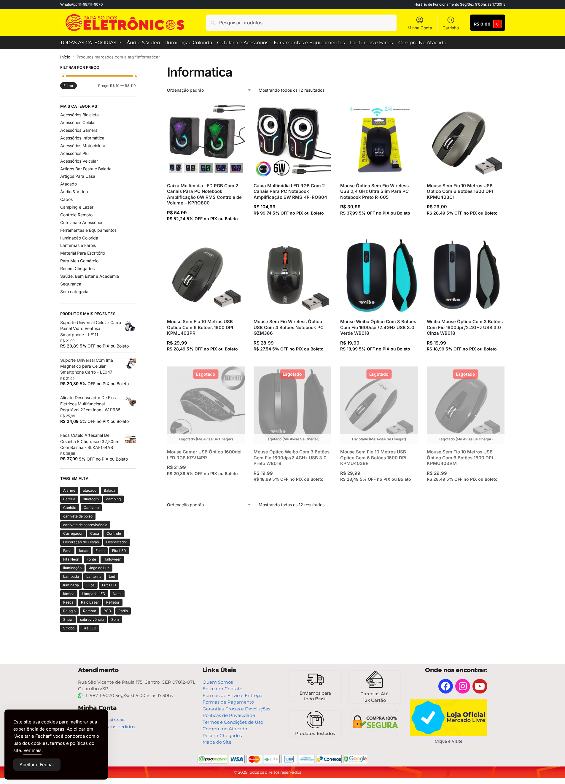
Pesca (68, 602)
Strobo (68, 628)
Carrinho (451, 27)
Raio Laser (90, 602)
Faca (67, 550)
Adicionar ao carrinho (205, 230)
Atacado (68, 183)
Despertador (116, 542)
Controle (113, 533)
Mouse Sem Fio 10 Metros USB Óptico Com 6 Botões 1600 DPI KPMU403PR (200, 327)
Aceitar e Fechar (37, 764)
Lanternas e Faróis (78, 245)
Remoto (89, 611)
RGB (107, 611)
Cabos (66, 199)
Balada (109, 490)
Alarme (69, 490)
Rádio (123, 611)
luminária (71, 585)
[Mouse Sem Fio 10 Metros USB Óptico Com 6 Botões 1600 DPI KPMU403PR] (206, 275)
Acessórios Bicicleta (79, 114)
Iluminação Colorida (79, 237)
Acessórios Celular (78, 122)
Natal (117, 593)
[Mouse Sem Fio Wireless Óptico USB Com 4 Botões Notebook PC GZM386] (292, 275)
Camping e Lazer (76, 207)
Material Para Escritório (82, 252)
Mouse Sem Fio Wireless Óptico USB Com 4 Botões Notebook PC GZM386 (289, 327)
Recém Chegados (77, 268)
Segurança (70, 283)
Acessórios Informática (82, 137)
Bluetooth (91, 499)
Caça (94, 533)
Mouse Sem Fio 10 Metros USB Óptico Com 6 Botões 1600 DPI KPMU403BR (373, 457)
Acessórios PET (75, 153)
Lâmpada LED (93, 593)
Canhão (69, 507)
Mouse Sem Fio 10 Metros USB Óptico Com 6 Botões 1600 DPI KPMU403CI (460, 191)
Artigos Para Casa (77, 176)
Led (112, 576)
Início (65, 57)
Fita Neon (71, 559)
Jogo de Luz (99, 568)
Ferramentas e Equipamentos (88, 230)
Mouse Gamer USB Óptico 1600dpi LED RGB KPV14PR (204, 455)
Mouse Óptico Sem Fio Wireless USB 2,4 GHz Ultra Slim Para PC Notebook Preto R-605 (374, 191)
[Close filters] (137, 68)
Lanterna (93, 576)
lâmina (68, 593)
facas (83, 550)
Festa (100, 550)
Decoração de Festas (81, 542)
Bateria (69, 499)
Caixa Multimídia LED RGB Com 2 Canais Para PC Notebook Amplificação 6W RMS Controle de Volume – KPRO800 (204, 194)
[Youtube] (479, 686)
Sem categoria (74, 291)
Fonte (91, 559)
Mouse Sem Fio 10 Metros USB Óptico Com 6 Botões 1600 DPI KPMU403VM (460, 457)
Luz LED (109, 585)
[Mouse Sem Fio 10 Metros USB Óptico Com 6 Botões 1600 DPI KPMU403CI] (465, 139)
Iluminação (72, 568)
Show (68, 619)
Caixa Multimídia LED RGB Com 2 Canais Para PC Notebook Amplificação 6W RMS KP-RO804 (290, 191)
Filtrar (68, 85)
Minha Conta (420, 27)
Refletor (113, 602)
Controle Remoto (76, 214)
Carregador (73, 533)
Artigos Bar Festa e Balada (86, 168)
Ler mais (205, 485)
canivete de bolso (78, 516)
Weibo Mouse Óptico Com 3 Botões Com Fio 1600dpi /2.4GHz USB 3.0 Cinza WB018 (465, 327)
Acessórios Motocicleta (82, 145)
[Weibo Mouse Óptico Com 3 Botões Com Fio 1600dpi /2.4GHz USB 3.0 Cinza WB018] (465, 275)
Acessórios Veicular (79, 161)
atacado (89, 490)
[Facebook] (445, 686)
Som (115, 619)
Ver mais (32, 750)
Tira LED (89, 628)
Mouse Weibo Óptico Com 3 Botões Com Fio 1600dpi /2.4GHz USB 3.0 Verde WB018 (378, 327)
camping (113, 499)
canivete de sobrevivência (85, 525)
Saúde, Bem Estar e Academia (89, 276)
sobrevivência (92, 619)
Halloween (112, 559)
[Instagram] (462, 686)
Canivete (91, 507)
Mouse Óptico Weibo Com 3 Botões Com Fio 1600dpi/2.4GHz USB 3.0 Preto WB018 (292, 457)
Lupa (90, 585)
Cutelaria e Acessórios (81, 222)
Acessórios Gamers (78, 130)
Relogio (69, 611)
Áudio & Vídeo (74, 191)
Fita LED (119, 550)
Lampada (71, 576)
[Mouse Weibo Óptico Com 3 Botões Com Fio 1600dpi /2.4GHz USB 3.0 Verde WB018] (379, 275)
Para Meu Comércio (79, 260)
